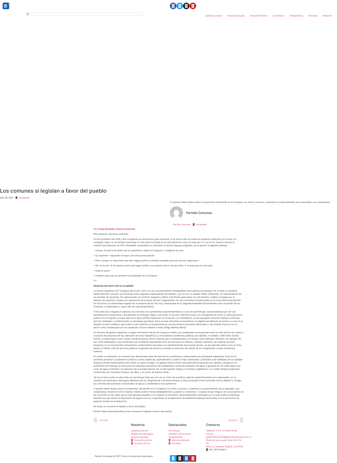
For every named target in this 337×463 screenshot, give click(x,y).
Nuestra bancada (236, 15)
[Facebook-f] (186, 458)
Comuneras (278, 15)
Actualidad (24, 197)
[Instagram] (186, 6)
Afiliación (327, 15)
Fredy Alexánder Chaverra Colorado (116, 229)
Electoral (312, 15)
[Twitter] (179, 6)
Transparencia (296, 15)
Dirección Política (258, 15)
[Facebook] (173, 6)
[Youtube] (193, 6)
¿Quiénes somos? (213, 15)
